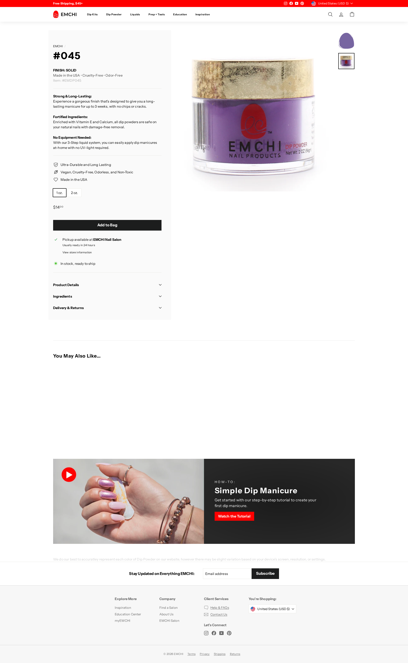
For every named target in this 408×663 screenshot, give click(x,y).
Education (180, 14)
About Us (166, 614)
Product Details (66, 285)
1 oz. (59, 193)
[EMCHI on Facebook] (214, 633)
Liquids (135, 14)
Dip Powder (114, 14)
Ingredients (62, 296)
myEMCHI (122, 621)
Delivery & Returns (68, 308)
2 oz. (74, 193)
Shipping (219, 654)
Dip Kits (92, 14)
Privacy (205, 654)
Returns (235, 654)
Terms (191, 654)
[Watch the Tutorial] (279, 501)
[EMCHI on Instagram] (206, 633)
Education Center (128, 614)
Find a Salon (168, 608)
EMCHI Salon (169, 621)
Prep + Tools (157, 14)
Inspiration (203, 14)
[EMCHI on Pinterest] (229, 633)
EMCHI (58, 46)
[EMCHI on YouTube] (221, 633)
